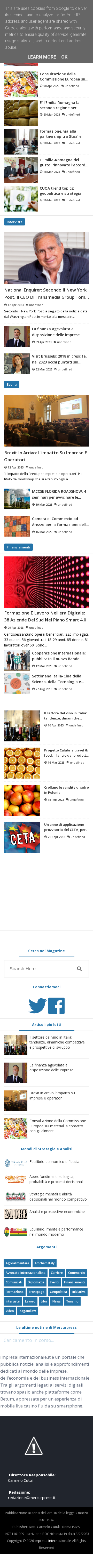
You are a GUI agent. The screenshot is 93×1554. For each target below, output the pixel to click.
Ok (64, 57)
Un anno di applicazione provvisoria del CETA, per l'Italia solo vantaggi (65, 827)
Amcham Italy (45, 1263)
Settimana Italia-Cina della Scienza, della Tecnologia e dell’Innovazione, (56, 679)
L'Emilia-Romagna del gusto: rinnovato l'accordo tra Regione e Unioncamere (64, 162)
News (56, 1301)
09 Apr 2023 (43, 342)
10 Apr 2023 (56, 725)
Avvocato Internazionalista (25, 1272)
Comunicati (14, 1282)
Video (10, 1311)
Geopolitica (58, 1292)
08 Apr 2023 (51, 85)
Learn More (42, 57)
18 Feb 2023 (56, 799)
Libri (44, 1301)
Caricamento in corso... (29, 1340)
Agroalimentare (17, 1263)
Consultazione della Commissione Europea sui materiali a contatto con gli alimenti (63, 76)
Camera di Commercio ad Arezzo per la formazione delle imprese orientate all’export (60, 522)
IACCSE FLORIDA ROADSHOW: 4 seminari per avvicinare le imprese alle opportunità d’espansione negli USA (59, 494)
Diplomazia (36, 1282)
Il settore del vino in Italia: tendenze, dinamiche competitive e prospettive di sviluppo (65, 716)
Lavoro (30, 1301)
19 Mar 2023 (44, 504)
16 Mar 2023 (51, 200)
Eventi (12, 384)
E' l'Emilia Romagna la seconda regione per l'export (60, 105)
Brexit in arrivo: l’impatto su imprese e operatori (45, 456)
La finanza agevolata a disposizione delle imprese (56, 331)
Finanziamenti (18, 547)
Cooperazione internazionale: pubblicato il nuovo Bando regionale (59, 656)
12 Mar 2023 (44, 666)
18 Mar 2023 (51, 143)
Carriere (57, 1272)
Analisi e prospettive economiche (57, 1211)
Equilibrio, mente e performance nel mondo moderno (56, 1232)
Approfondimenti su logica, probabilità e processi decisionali (56, 1179)
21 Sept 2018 (56, 836)
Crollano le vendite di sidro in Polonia (66, 790)
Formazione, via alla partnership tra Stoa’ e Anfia (60, 134)
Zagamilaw (27, 1311)
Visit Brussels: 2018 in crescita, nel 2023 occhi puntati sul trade (59, 359)
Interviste (14, 222)
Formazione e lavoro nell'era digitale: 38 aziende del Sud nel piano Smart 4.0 (45, 616)
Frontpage (36, 1292)
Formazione (15, 1292)
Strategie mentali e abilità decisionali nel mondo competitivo (58, 1197)
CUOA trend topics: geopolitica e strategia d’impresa (60, 191)
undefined (72, 85)
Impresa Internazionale (53, 1540)
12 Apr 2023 (16, 304)
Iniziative (79, 1292)
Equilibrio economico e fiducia (54, 1161)
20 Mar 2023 (51, 114)
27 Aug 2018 (44, 689)
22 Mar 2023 (44, 369)
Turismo (72, 1301)
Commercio (76, 1272)
